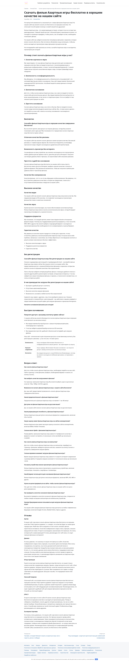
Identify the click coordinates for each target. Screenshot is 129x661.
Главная (26, 8)
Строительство (100, 3)
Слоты (65, 650)
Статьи (71, 650)
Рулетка (54, 650)
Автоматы (27, 645)
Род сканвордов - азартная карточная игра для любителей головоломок (86, 636)
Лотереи (60, 645)
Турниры (77, 650)
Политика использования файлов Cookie (69, 647)
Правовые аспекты (89, 3)
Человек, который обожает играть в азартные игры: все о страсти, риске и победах (42, 636)
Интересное (52, 645)
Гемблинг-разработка (43, 3)
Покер (89, 645)
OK (96, 659)
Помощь (26, 650)
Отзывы (83, 645)
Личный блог (33, 8)
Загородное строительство (77, 652)
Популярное (34, 650)
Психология (55, 3)
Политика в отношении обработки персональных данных (40, 647)
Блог (33, 645)
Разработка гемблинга (30, 655)
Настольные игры (69, 645)
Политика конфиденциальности (91, 647)
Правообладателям (44, 650)
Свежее (60, 650)
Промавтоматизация (66, 3)
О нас (77, 645)
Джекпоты (44, 645)
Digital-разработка (92, 652)
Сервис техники (77, 3)
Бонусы (38, 645)
